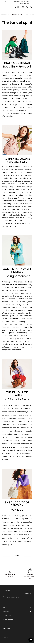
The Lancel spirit (17, 14)
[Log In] (27, 7)
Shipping (30, 574)
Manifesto (5, 14)
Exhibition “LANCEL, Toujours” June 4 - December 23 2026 (20, 2)
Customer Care (10, 574)
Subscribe (28, 593)
